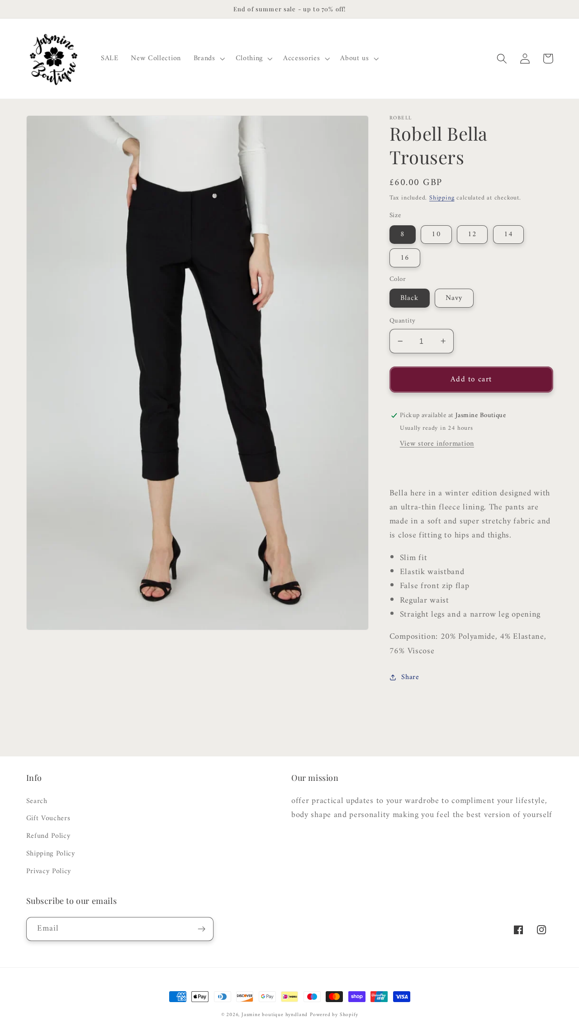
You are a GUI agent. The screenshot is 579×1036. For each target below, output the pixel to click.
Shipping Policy (50, 853)
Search (36, 801)
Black (409, 298)
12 (472, 234)
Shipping (441, 198)
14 (508, 234)
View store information (437, 443)
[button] (208, 59)
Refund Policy (48, 836)
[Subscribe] (201, 929)
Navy (454, 298)
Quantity (402, 321)
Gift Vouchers (48, 818)
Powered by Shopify (334, 1014)
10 (436, 234)
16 (404, 258)
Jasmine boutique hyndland (275, 1014)
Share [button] (410, 677)
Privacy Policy (48, 871)
